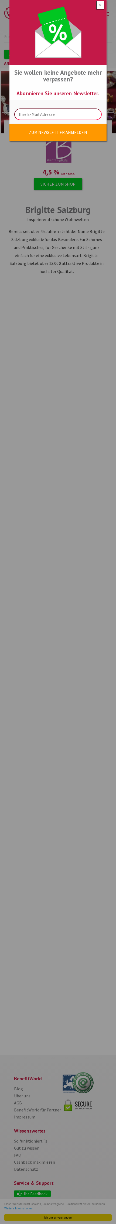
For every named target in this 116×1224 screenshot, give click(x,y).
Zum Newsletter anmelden (58, 132)
